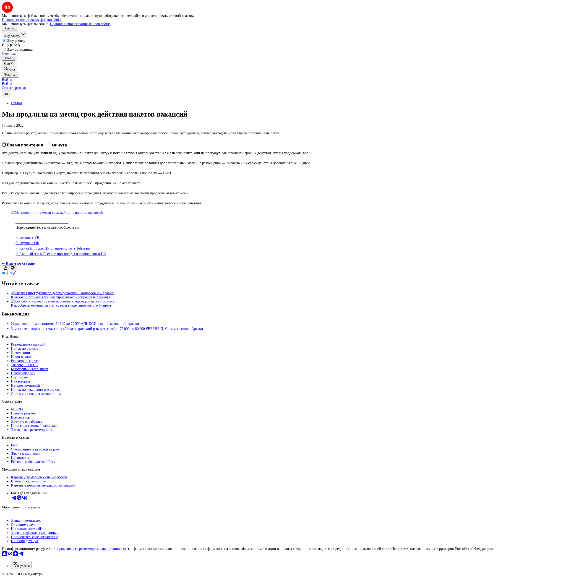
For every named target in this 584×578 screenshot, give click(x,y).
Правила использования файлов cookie (80, 24)
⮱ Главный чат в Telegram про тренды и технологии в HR (61, 254)
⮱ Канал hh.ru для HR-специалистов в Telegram (53, 248)
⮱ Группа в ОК (27, 243)
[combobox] (21, 564)
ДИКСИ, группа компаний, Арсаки (111, 323)
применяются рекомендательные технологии (92, 549)
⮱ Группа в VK (28, 237)
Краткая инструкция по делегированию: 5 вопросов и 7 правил (60, 297)
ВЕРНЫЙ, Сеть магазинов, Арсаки (175, 329)
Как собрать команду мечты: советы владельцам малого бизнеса (61, 305)
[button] (7, 79)
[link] (9, 69)
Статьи (16, 103)
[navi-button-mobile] (6, 93)
